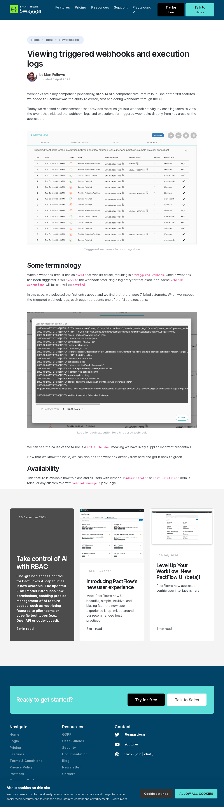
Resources (100, 7)
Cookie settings (156, 793)
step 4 (101, 94)
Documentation (75, 754)
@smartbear (134, 734)
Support (121, 7)
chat (147, 754)
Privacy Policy (21, 767)
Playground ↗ (142, 9)
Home (35, 39)
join (138, 754)
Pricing (80, 7)
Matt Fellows (54, 75)
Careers (68, 774)
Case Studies (73, 741)
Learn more (119, 799)
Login (14, 741)
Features (62, 7)
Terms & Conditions (26, 761)
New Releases (69, 39)
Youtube (131, 744)
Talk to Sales (199, 9)
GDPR (67, 734)
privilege (108, 483)
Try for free (171, 9)
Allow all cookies (196, 793)
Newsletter (71, 767)
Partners (17, 774)
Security (69, 748)
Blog (49, 39)
